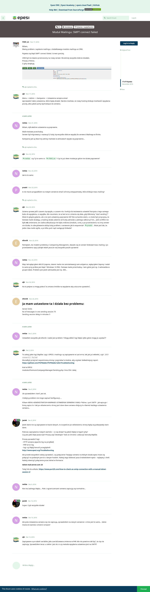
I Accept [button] (143, 589)
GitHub (96, 5)
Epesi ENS (55, 5)
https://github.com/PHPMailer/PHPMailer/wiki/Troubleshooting (48, 363)
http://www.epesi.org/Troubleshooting (38, 450)
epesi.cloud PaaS (83, 5)
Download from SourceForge (71, 10)
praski (89, 225)
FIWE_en (52, 158)
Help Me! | (54, 10)
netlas (27, 158)
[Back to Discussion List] (3, 18)
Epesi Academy (68, 5)
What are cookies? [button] (39, 589)
